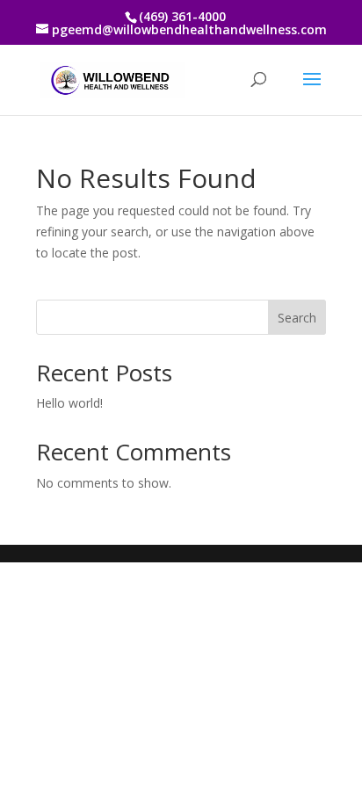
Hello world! (69, 403)
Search (297, 317)
